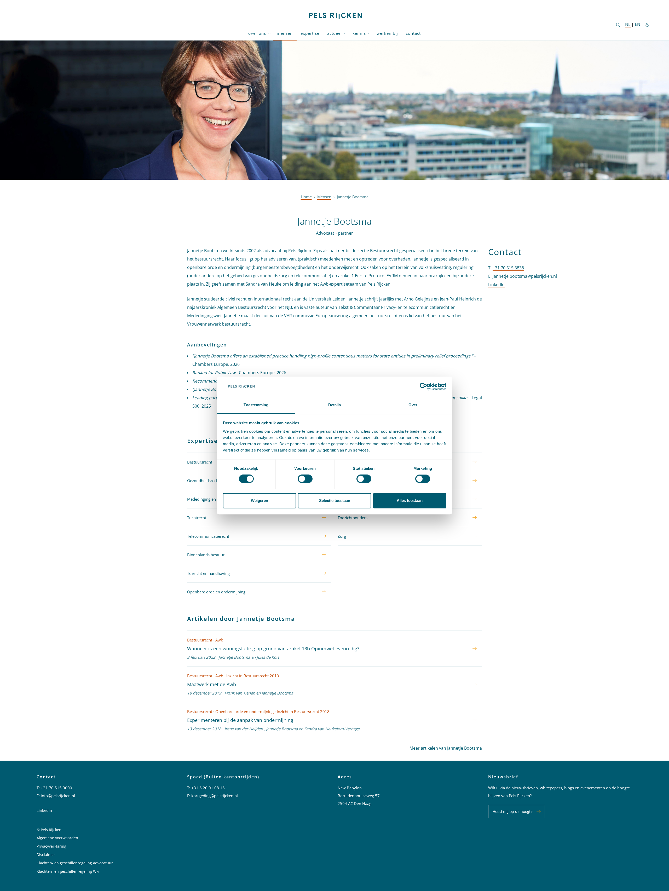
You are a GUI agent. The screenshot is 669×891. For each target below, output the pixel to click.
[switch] (305, 479)
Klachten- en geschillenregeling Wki (68, 871)
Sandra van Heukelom (267, 284)
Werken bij (387, 33)
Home (306, 196)
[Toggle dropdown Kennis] (369, 33)
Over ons (257, 33)
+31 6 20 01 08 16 (208, 787)
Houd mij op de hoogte (513, 811)
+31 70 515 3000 (56, 787)
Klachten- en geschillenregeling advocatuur (75, 862)
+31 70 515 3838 (508, 268)
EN (637, 24)
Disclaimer (46, 854)
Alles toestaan (410, 500)
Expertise (310, 33)
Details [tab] (334, 405)
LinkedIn (496, 284)
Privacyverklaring (51, 846)
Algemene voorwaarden (57, 837)
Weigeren (259, 500)
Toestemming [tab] (256, 405)
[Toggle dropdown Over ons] (269, 33)
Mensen (285, 33)
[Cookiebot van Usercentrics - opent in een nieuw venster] (423, 387)
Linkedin (44, 810)
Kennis (359, 33)
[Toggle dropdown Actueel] (345, 33)
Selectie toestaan (334, 500)
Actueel (334, 33)
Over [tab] (412, 405)
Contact (413, 33)
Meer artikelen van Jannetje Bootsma (446, 748)
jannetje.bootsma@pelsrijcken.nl (525, 276)
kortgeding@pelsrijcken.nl (214, 795)
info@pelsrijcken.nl (58, 795)
